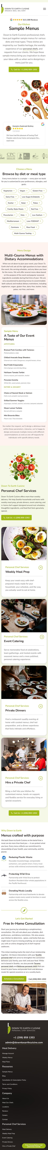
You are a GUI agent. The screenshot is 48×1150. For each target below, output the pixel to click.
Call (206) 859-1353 (37, 979)
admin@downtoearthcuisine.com (24, 1042)
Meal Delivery (7, 1129)
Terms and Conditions (9, 1084)
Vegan (22, 190)
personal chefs (30, 48)
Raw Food (30, 227)
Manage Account (8, 1053)
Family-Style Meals (15, 209)
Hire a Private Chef (8, 1146)
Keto (22, 215)
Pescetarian (8, 215)
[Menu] (44, 9)
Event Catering (7, 1138)
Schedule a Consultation (14, 979)
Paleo (35, 203)
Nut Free (34, 209)
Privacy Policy (7, 1088)
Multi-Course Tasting (22, 233)
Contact (5, 1119)
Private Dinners (7, 1142)
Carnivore (15, 227)
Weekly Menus (7, 1057)
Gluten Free (37, 190)
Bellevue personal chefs (27, 966)
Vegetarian (7, 190)
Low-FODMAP (33, 221)
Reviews (5, 1111)
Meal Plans (6, 1062)
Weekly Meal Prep (8, 1133)
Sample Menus (7, 1072)
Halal (23, 203)
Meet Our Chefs (7, 1102)
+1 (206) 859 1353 (24, 1037)
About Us (5, 1098)
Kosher (11, 203)
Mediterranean (13, 221)
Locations (5, 1107)
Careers (4, 1115)
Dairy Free (10, 197)
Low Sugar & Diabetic (31, 197)
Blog (3, 1076)
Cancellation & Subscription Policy (14, 1080)
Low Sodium (37, 215)
